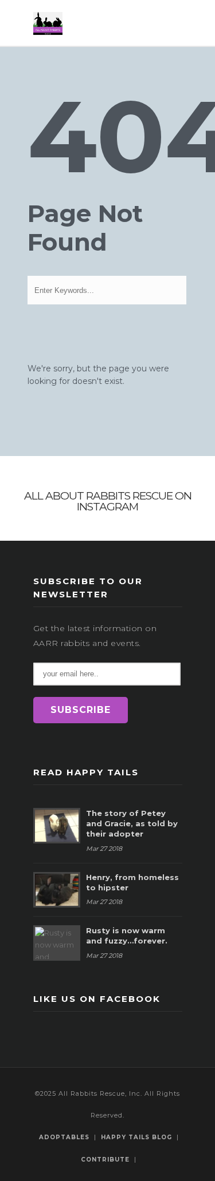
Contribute (105, 1159)
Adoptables (64, 1137)
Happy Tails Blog (136, 1137)
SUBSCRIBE (80, 709)
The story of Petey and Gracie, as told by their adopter (132, 823)
